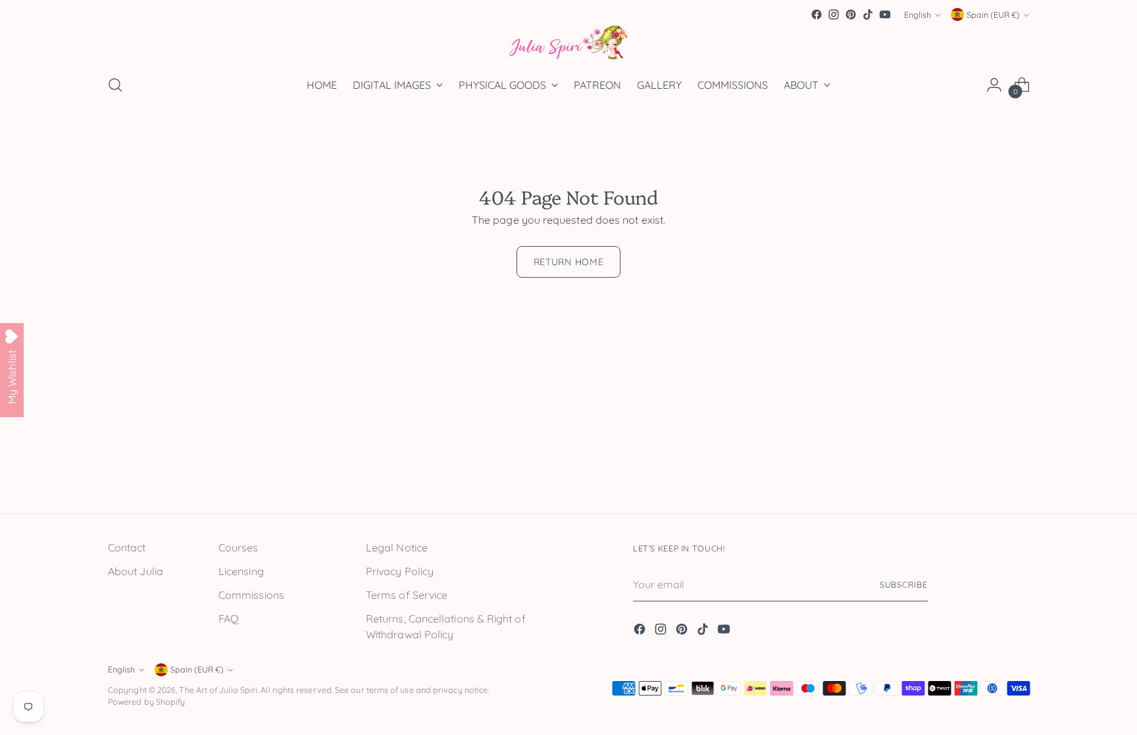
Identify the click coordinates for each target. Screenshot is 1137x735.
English (917, 15)
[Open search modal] (115, 85)
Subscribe (904, 585)
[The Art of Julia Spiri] (568, 43)
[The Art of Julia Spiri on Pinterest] (851, 14)
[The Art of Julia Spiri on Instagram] (834, 14)
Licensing (241, 571)
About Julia (135, 571)
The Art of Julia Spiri (218, 690)
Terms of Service (406, 594)
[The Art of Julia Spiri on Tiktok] (868, 14)
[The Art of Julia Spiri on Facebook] (816, 14)
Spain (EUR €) (993, 15)
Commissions (251, 594)
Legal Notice (397, 547)
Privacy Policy (400, 571)
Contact (127, 547)
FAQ (228, 618)
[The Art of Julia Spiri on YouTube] (885, 14)
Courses (238, 547)
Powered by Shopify (146, 702)
